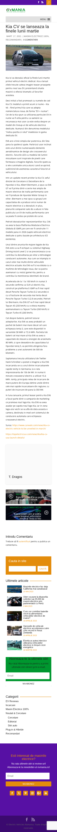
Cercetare (13, 717)
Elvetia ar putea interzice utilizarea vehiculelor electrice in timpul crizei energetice (35, 643)
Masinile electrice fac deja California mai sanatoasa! (35, 587)
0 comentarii (30, 40)
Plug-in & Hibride (15, 729)
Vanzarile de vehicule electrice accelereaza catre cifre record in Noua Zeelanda (36, 629)
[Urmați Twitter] (19, 793)
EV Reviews (12, 701)
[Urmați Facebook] (12, 793)
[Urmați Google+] (39, 793)
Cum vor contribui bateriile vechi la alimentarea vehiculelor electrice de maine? (35, 614)
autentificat (24, 541)
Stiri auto (12, 725)
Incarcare (22, 494)
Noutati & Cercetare (22, 507)
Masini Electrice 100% (36, 36)
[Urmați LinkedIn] (45, 793)
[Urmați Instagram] (32, 793)
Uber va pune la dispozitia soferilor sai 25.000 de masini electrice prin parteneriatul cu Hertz (35, 600)
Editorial (12, 721)
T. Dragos (15, 477)
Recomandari (13, 40)
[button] (43, 19)
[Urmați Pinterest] (25, 793)
